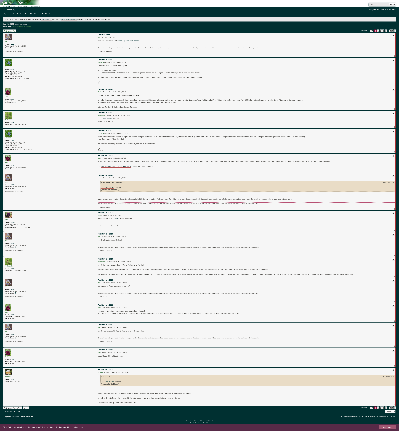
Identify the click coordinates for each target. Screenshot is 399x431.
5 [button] (385, 31)
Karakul (116, 219)
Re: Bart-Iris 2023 (105, 60)
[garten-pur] (21, 3)
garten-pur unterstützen (69, 19)
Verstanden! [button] (387, 427)
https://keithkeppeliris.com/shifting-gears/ (116, 166)
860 (12, 379)
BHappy (7, 376)
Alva (6, 219)
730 (12, 99)
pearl (6, 41)
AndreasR (27, 26)
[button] (371, 31)
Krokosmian (9, 120)
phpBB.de (206, 422)
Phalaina (20, 26)
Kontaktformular (46, 19)
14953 (13, 122)
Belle (6, 96)
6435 (13, 222)
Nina (14, 26)
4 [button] (383, 31)
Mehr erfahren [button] (78, 427)
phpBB (194, 420)
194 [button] (391, 31)
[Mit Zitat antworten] (393, 35)
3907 (13, 69)
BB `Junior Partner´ (105, 119)
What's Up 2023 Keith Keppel (128, 41)
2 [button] (378, 31)
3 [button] (380, 31)
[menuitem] (12, 10)
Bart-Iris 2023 (8, 24)
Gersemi (8, 67)
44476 (13, 44)
